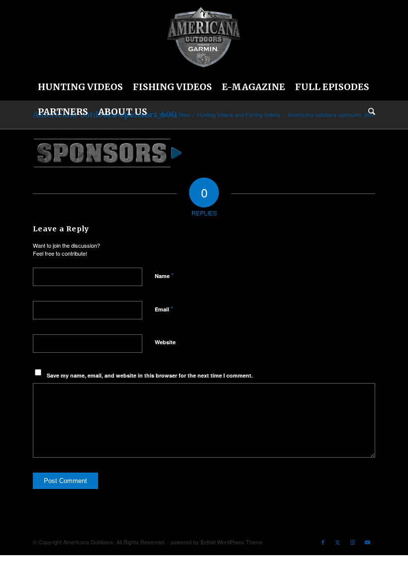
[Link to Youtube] (367, 541)
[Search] (369, 111)
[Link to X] (337, 541)
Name (164, 275)
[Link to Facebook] (322, 541)
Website (165, 342)
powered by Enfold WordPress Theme (217, 542)
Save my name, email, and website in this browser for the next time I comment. (150, 375)
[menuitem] (80, 87)
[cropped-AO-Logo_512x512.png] (204, 37)
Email (164, 308)
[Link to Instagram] (352, 541)
